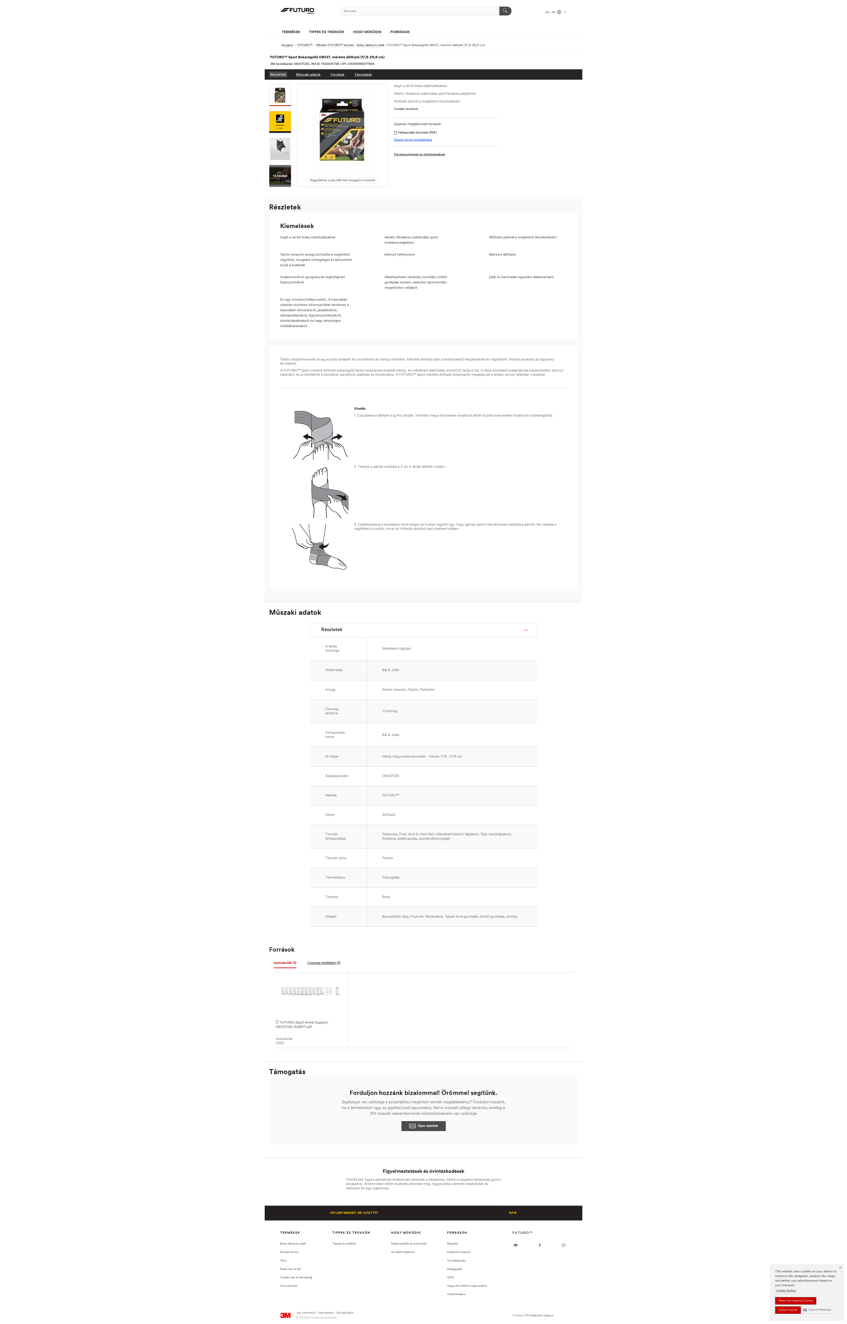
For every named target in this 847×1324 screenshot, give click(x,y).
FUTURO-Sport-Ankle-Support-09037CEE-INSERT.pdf (302, 1025)
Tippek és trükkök (344, 1243)
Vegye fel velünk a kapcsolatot (467, 1285)
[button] (817, 1310)
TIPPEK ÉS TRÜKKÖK (326, 32)
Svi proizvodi (288, 1285)
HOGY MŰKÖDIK (367, 32)
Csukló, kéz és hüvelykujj (296, 1277)
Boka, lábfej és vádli (293, 1243)
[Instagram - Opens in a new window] (563, 1245)
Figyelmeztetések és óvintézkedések (419, 154)
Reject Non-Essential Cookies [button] (796, 1300)
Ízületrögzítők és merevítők (409, 1243)
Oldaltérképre (456, 1294)
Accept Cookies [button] (788, 1310)
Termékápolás (456, 1260)
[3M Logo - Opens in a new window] (298, 11)
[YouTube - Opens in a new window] (515, 1245)
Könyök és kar (289, 1252)
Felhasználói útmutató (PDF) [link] (417, 132)
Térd (283, 1260)
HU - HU (550, 12)
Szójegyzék (454, 1269)
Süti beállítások (345, 1313)
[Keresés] (505, 11)
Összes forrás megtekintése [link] (413, 140)
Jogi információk (306, 1313)
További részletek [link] (406, 109)
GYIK (513, 1213)
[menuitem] (278, 74)
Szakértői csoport (458, 1252)
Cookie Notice (786, 1290)
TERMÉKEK (291, 32)
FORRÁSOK (400, 32)
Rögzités (452, 1243)
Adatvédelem (326, 1313)
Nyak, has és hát (290, 1269)
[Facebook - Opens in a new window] (539, 1245)
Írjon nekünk (428, 1126)
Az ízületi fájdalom (403, 1252)
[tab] (285, 963)
